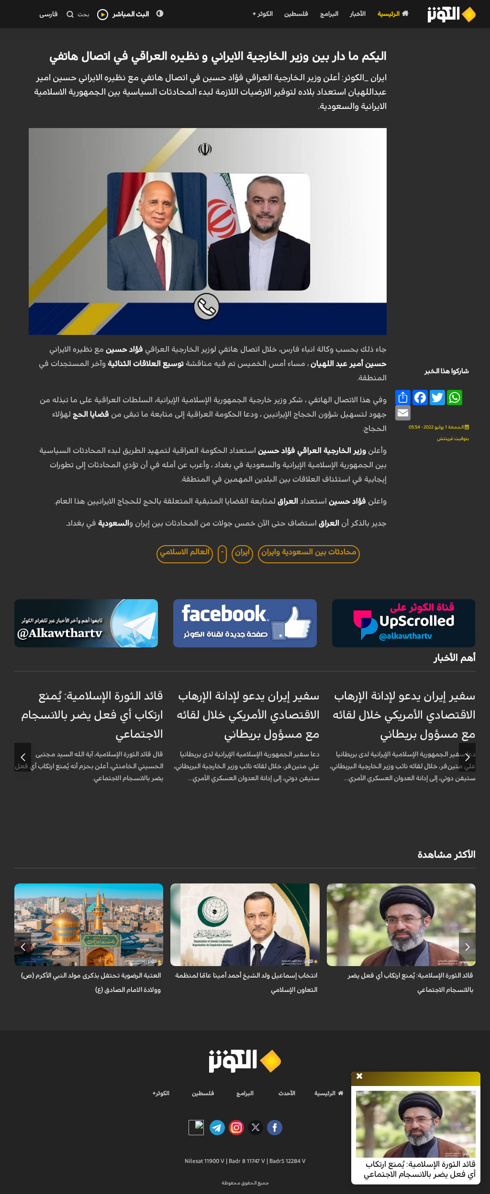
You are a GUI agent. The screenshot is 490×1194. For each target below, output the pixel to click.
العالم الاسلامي (185, 552)
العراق (288, 501)
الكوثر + (262, 14)
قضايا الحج (92, 414)
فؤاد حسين (125, 349)
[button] (467, 757)
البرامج (329, 14)
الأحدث (286, 1093)
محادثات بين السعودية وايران (308, 552)
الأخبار (358, 14)
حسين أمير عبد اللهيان (349, 363)
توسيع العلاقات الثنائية (147, 363)
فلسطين (296, 14)
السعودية (113, 523)
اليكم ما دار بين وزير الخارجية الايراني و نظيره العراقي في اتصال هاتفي (218, 56)
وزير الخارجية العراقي (331, 450)
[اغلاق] (359, 1076)
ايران (242, 552)
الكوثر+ (161, 1093)
